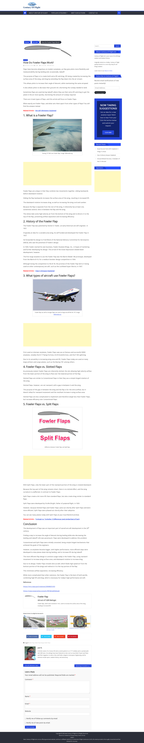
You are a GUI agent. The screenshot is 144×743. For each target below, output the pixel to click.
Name (27, 696)
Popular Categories (58, 13)
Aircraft (25, 60)
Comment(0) (43, 65)
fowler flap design (39, 643)
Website (28, 711)
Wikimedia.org (57, 314)
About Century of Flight (38, 13)
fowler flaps (47, 643)
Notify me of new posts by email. (38, 723)
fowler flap (31, 643)
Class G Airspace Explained (44, 271)
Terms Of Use (81, 735)
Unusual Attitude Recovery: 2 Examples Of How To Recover (108, 160)
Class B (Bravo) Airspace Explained (106, 155)
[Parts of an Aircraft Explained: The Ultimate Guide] (57, 621)
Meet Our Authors (78, 13)
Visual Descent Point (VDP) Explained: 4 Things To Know (107, 150)
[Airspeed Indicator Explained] (80, 621)
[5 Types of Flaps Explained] (34, 621)
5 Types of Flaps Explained (30, 628)
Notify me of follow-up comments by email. (42, 718)
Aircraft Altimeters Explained (45, 111)
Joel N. (36, 65)
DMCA (72, 737)
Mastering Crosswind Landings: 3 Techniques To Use (84, 666)
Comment (29, 679)
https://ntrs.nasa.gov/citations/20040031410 (39, 587)
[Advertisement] (72, 27)
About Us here (108, 71)
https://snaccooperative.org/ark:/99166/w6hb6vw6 (41, 591)
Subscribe (100, 93)
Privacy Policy (74, 735)
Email (27, 704)
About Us (61, 735)
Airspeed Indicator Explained (77, 628)
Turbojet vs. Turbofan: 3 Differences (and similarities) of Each (57, 519)
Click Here (108, 132)
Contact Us (93, 13)
